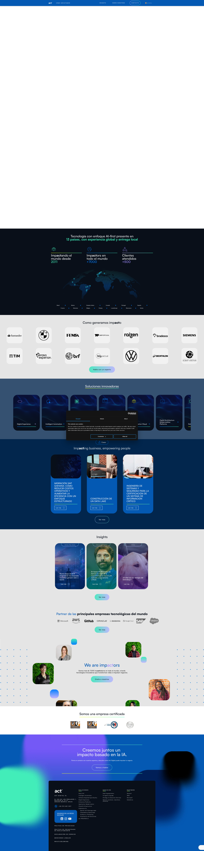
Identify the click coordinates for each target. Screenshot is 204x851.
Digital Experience (84, 799)
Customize (101, 436)
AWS (128, 795)
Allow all (124, 436)
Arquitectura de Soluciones (88, 816)
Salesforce (130, 799)
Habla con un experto (102, 369)
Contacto (135, 3)
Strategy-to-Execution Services (112, 797)
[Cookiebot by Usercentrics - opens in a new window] (129, 413)
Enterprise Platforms (85, 802)
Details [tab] (102, 419)
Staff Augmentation (108, 793)
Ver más (102, 520)
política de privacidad (65, 825)
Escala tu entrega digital (18, 177)
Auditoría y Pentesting (86, 814)
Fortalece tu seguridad (17, 105)
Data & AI (81, 793)
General (129, 793)
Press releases (72, 544)
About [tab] (126, 419)
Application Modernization (86, 804)
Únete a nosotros (102, 679)
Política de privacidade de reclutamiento (65, 830)
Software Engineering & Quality (88, 797)
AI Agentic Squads (108, 795)
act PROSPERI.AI (84, 818)
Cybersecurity (83, 808)
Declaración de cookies (65, 834)
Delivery (133, 544)
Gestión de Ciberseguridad (88, 810)
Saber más (16, 56)
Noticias (66, 544)
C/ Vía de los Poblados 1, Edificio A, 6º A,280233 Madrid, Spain (66, 800)
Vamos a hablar (102, 767)
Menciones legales (63, 838)
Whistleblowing (61, 841)
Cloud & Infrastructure (85, 806)
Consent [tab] (78, 419)
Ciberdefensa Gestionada (87, 812)
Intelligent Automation (85, 795)
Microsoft (130, 797)
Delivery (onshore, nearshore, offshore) (111, 800)
